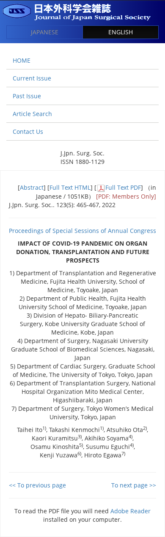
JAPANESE (44, 32)
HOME (21, 60)
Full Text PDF (123, 187)
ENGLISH (120, 32)
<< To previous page (37, 485)
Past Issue (27, 96)
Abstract (32, 187)
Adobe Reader (130, 511)
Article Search (32, 114)
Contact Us (28, 131)
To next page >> (133, 485)
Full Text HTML (70, 187)
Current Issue (32, 78)
